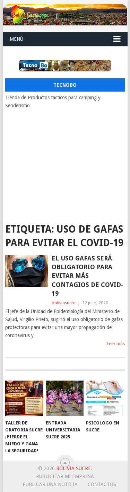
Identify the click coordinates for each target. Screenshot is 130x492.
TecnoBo (65, 85)
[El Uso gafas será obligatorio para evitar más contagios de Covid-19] (26, 271)
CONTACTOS (102, 484)
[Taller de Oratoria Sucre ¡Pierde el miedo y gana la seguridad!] (24, 398)
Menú (16, 39)
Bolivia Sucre (73, 468)
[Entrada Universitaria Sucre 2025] (65, 398)
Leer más (116, 343)
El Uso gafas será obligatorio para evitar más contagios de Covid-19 (87, 276)
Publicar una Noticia (50, 484)
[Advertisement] (65, 162)
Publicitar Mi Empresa (65, 476)
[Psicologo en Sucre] (105, 398)
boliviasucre (64, 302)
